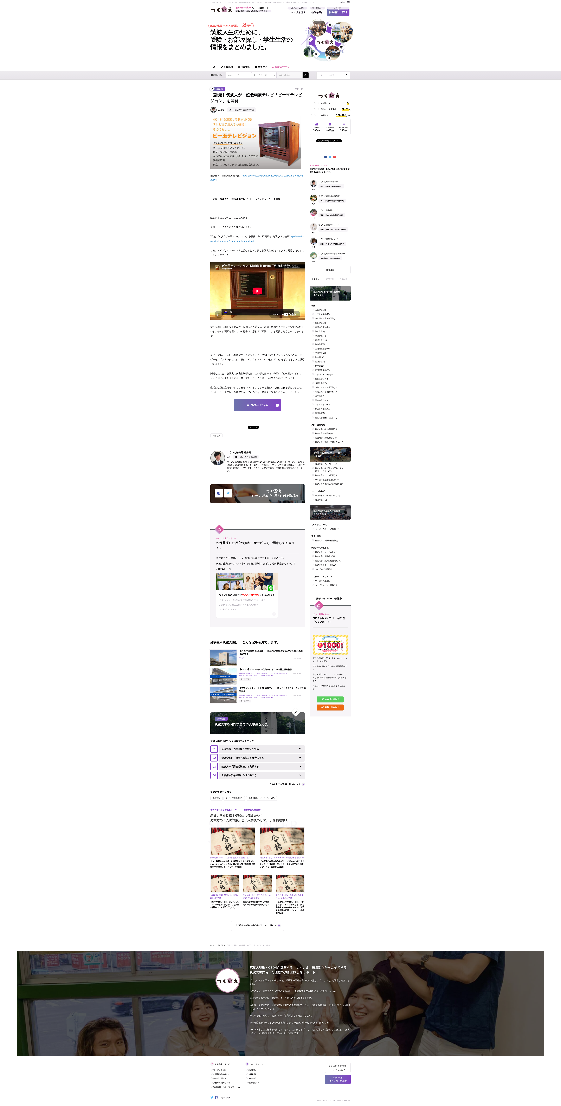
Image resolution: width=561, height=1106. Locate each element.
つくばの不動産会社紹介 (327, 480)
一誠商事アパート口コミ (327, 495)
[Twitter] (330, 157)
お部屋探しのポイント (326, 464)
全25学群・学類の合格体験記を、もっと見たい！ (257, 925)
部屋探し (244, 67)
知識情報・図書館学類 (326, 392)
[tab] (316, 280)
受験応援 (227, 67)
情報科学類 (321, 383)
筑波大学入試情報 (324, 433)
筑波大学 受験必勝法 (326, 438)
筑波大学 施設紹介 (325, 556)
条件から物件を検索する (330, 699)
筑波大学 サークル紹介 (327, 552)
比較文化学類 (322, 314)
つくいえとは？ (297, 11)
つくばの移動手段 (323, 569)
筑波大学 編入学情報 (326, 429)
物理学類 (320, 361)
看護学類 (320, 413)
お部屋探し (321, 500)
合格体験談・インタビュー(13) (262, 798)
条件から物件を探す (221, 1083)
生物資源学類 (322, 349)
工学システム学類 (324, 374)
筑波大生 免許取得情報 (326, 540)
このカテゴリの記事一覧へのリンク (285, 784)
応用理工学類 (322, 370)
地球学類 (320, 353)
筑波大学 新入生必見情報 (328, 561)
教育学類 (320, 331)
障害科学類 (321, 340)
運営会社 (330, 270)
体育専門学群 (322, 405)
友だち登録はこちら (257, 405)
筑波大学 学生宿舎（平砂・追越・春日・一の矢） (330, 469)
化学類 (319, 366)
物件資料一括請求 (338, 11)
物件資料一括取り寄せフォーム (226, 1087)
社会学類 (320, 323)
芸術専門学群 (322, 409)
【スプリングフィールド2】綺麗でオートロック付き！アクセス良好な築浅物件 (272, 690)
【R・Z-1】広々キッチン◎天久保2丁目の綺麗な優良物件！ (266, 669)
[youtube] (334, 157)
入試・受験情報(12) (234, 798)
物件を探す (317, 11)
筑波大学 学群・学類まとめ (329, 442)
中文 (348, 2)
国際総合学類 (322, 327)
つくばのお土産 (322, 581)
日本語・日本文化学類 (325, 318)
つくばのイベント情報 (326, 585)
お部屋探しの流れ (220, 1074)
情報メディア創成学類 (326, 387)
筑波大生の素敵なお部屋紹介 (329, 484)
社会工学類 (321, 379)
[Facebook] (326, 157)
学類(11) (216, 798)
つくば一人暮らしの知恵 (327, 529)
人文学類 (320, 310)
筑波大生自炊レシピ (325, 565)
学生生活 (261, 67)
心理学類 (320, 336)
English (342, 2)
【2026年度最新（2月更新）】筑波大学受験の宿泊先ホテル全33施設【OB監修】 (271, 652)
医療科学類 (321, 400)
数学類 (319, 357)
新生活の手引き (220, 1078)
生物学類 (320, 344)
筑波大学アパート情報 (326, 475)
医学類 (319, 396)
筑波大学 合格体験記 (326, 418)
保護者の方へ (280, 67)
